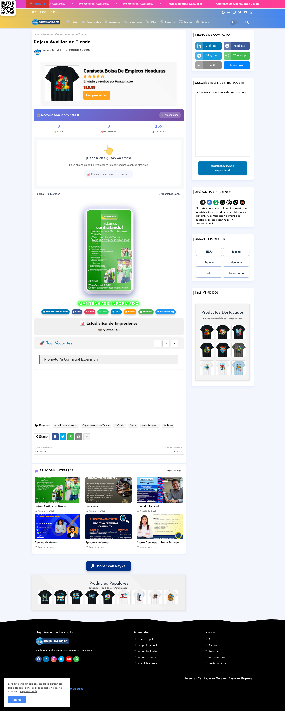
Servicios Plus (216, 657)
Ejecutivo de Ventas (98, 542)
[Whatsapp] (70, 436)
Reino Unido (236, 273)
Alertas (131, 311)
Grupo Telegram (147, 657)
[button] (247, 22)
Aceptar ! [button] (17, 699)
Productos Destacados (222, 313)
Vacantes (114, 22)
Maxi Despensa (150, 425)
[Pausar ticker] (157, 343)
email (211, 65)
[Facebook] (55, 436)
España (236, 251)
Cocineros (92, 506)
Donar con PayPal (112, 566)
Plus (153, 22)
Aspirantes (93, 22)
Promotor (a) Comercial (89, 3)
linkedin (211, 45)
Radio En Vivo (217, 663)
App (210, 639)
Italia (209, 273)
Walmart (47, 34)
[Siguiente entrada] (174, 343)
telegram (211, 55)
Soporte (169, 22)
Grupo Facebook (148, 645)
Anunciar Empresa (241, 678)
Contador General (148, 506)
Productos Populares (108, 583)
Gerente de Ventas (46, 542)
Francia (209, 262)
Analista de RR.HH (58, 359)
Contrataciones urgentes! (222, 168)
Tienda (204, 22)
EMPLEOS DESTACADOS (57, 311)
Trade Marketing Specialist (180, 3)
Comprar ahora (96, 95)
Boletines (147, 311)
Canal (78, 311)
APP (34, 12)
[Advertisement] (111, 396)
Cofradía (119, 425)
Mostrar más (174, 471)
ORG (53, 12)
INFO (43, 12)
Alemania (236, 262)
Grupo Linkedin (147, 651)
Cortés (133, 425)
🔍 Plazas (38, 3)
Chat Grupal (145, 639)
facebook (239, 45)
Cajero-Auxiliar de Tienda (96, 425)
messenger (236, 65)
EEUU (209, 251)
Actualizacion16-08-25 (65, 425)
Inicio (74, 22)
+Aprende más (28, 691)
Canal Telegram (147, 663)
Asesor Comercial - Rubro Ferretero (158, 542)
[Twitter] (63, 436)
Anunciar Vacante (215, 678)
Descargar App (167, 311)
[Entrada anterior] (165, 343)
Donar (187, 22)
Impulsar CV (193, 678)
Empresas (135, 22)
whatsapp (239, 55)
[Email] (78, 436)
